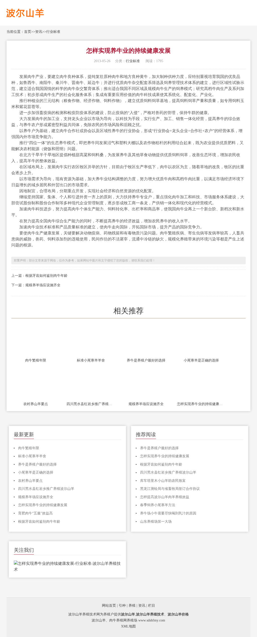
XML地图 (128, 626)
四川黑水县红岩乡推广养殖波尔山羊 (91, 404)
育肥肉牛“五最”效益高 (35, 513)
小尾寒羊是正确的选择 (201, 360)
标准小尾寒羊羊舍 (91, 360)
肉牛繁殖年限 (35, 360)
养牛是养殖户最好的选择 (146, 360)
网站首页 (109, 605)
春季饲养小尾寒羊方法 (157, 505)
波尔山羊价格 (178, 614)
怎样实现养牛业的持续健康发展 (201, 404)
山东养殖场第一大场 (156, 521)
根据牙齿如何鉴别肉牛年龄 (46, 276)
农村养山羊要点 (35, 404)
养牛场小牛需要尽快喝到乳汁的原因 (168, 513)
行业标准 (53, 32)
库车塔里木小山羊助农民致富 (163, 481)
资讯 (38, 32)
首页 (27, 32)
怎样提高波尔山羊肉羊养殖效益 (164, 497)
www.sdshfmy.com (151, 620)
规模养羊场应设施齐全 (42, 285)
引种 (122, 605)
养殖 (132, 605)
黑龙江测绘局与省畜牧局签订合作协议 (170, 489)
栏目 (151, 605)
